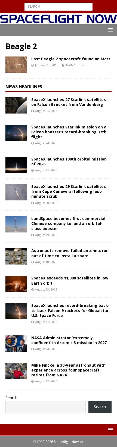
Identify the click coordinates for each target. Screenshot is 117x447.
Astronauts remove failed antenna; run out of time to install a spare (70, 253)
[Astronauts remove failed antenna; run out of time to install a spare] (16, 256)
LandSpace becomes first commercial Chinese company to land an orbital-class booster (68, 223)
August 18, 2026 (46, 262)
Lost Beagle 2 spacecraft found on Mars (70, 58)
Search (11, 397)
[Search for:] (58, 6)
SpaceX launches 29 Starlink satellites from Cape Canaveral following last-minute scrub (68, 191)
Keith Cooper (75, 65)
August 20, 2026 (46, 203)
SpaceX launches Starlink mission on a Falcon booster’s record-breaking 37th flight (68, 131)
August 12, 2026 (46, 381)
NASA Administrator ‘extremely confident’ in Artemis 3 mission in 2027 (69, 340)
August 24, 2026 (46, 143)
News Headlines (23, 87)
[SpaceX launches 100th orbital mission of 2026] (16, 165)
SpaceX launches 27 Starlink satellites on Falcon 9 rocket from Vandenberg (68, 102)
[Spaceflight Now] (58, 20)
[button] (109, 30)
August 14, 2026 (46, 349)
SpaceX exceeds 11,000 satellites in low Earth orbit (69, 280)
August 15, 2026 (46, 322)
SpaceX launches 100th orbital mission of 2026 (69, 161)
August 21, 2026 (46, 170)
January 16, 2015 (46, 65)
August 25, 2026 (46, 111)
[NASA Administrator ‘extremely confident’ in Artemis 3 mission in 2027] (16, 343)
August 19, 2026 (46, 235)
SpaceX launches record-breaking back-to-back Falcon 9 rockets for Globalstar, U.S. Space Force (70, 310)
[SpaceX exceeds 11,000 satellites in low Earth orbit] (16, 284)
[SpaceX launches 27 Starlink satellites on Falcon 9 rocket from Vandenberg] (16, 105)
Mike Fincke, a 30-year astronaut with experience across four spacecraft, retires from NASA (68, 370)
